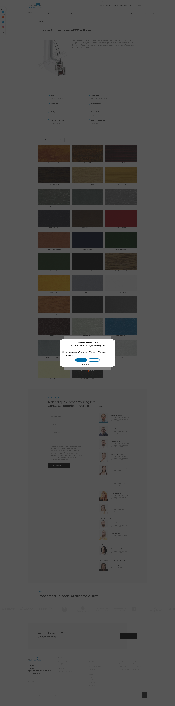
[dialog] (87, 353)
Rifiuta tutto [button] (94, 360)
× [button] (113, 340)
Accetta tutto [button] (81, 360)
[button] (87, 364)
